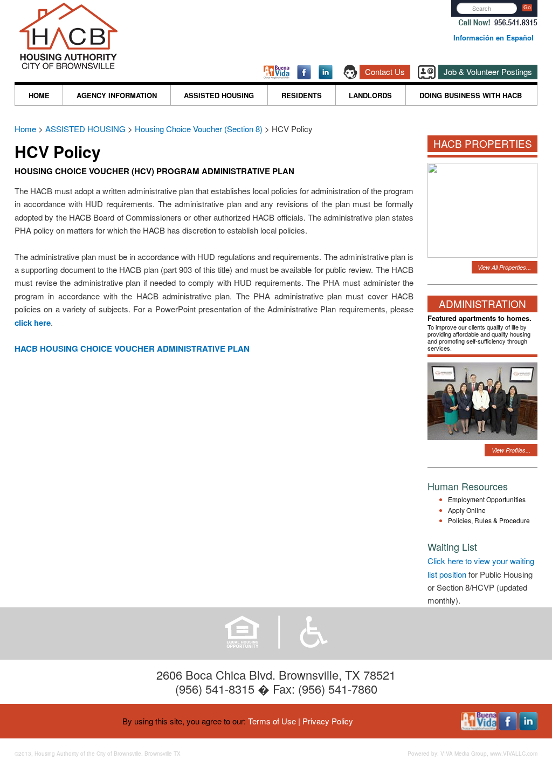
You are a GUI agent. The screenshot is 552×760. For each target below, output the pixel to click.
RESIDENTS (301, 95)
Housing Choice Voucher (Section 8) (199, 128)
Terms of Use (272, 721)
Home (26, 128)
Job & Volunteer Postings (488, 71)
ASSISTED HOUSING (219, 95)
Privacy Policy (327, 721)
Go (527, 7)
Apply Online (467, 510)
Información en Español (493, 37)
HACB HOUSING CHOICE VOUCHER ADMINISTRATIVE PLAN (132, 348)
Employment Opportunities (487, 499)
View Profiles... (511, 450)
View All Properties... (504, 267)
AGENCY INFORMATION (117, 95)
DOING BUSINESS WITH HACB (470, 95)
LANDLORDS (370, 95)
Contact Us (385, 71)
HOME (39, 95)
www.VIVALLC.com (513, 753)
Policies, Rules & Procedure (489, 520)
